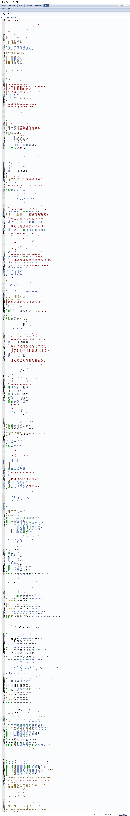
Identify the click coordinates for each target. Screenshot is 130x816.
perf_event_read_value (18, 545)
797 (3, 777)
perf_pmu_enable (17, 532)
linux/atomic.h (16, 69)
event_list (25, 461)
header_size (21, 369)
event (36, 211)
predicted (13, 98)
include (2, 10)
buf (24, 728)
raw (26, 567)
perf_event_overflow (18, 594)
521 (3, 507)
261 (3, 267)
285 (3, 287)
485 (3, 475)
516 (3, 502)
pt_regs (14, 117)
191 (3, 199)
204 (3, 211)
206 (3, 213)
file (11, 277)
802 (3, 782)
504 (3, 494)
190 (3, 198)
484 (3, 474)
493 (3, 483)
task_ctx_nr (21, 199)
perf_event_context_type (15, 440)
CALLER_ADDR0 (32, 630)
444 (3, 440)
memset (10, 628)
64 (3, 80)
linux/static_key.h (17, 68)
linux (7, 10)
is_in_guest (22, 47)
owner (24, 394)
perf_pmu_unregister (18, 518)
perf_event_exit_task (19, 527)
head (27, 710)
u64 (9, 126)
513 (3, 499)
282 (3, 285)
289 (3, 291)
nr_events (20, 462)
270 (3, 273)
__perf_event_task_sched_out (21, 524)
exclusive (20, 499)
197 (3, 204)
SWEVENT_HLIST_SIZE (31, 291)
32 (3, 49)
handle (42, 585)
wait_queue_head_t (13, 405)
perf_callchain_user (18, 675)
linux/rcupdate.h (16, 59)
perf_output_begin (17, 724)
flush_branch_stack (17, 267)
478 (3, 468)
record (39, 708)
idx (14, 129)
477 (3, 467)
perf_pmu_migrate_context (20, 543)
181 (3, 189)
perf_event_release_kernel (19, 537)
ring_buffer (13, 315)
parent (25, 388)
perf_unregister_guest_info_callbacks (23, 668)
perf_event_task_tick (19, 736)
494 (3, 484)
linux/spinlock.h (16, 60)
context (21, 542)
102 (3, 117)
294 (3, 296)
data (22, 80)
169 (3, 180)
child (38, 526)
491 (3, 481)
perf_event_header (26, 586)
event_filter (15, 426)
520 (3, 506)
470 (3, 460)
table (39, 688)
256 (3, 262)
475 (3, 465)
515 (3, 501)
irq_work (14, 412)
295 (3, 297)
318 (3, 317)
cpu (18, 391)
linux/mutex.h (15, 57)
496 (3, 486)
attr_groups (32, 193)
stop (13, 230)
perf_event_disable (18, 734)
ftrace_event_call (17, 425)
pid (14, 554)
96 (3, 112)
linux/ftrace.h (16, 65)
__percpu (14, 197)
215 (3, 222)
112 (3, 127)
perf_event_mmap (17, 665)
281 (3, 284)
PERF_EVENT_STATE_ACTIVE (15, 274)
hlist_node (15, 322)
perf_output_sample (18, 585)
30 (3, 47)
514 (3, 500)
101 (3, 116)
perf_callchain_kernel (19, 676)
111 (3, 126)
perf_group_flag (13, 284)
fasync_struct (16, 406)
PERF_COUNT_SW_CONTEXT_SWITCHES (25, 659)
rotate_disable (22, 467)
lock (23, 452)
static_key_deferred (20, 647)
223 (3, 230)
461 (3, 452)
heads (24, 291)
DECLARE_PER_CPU (10, 673)
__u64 (9, 74)
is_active (20, 464)
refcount (24, 374)
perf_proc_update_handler (19, 688)
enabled (21, 546)
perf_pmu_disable (17, 531)
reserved (12, 99)
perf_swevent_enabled (27, 611)
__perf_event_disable (18, 735)
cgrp (24, 503)
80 (3, 96)
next (31, 525)
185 (3, 193)
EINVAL (49, 749)
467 (3, 457)
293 (3, 295)
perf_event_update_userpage (21, 536)
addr (22, 511)
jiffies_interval (22, 501)
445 (3, 441)
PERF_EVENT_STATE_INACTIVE (15, 273)
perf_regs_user (14, 115)
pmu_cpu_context (33, 198)
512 (3, 499)
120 (3, 132)
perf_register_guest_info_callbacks (22, 667)
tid (14, 555)
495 (3, 485)
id (18, 419)
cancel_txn (15, 256)
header (34, 586)
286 (3, 288)
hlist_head (15, 291)
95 (3, 111)
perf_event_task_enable (19, 534)
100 (3, 115)
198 (3, 205)
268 (3, 271)
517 (3, 503)
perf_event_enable (18, 733)
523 (3, 509)
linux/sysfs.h (15, 70)
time (19, 305)
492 (3, 482)
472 (3, 462)
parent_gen (21, 482)
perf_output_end (17, 726)
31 (3, 48)
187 (3, 195)
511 (3, 498)
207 (3, 214)
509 (3, 496)
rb (23, 401)
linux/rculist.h (16, 58)
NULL (17, 578)
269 (3, 272)
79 (3, 95)
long (14, 49)
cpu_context (11, 442)
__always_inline (14, 633)
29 (3, 46)
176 (3, 187)
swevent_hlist (14, 290)
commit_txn (15, 251)
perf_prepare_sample (18, 589)
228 (3, 235)
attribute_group (20, 193)
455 (3, 446)
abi (16, 116)
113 (3, 128)
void (28, 47)
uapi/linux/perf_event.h (19, 34)
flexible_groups (27, 460)
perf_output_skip (22, 729)
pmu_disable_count (27, 197)
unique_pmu (24, 502)
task (24, 469)
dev (24, 192)
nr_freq (20, 466)
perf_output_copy (22, 727)
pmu (11, 189)
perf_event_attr (16, 368)
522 (3, 508)
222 (3, 229)
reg (18, 127)
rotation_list (26, 500)
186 (3, 194)
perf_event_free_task (19, 528)
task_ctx (28, 498)
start (13, 229)
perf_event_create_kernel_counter (15, 539)
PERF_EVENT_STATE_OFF (14, 272)
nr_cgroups (21, 485)
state (19, 162)
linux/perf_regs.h (17, 71)
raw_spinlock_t (12, 452)
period (19, 565)
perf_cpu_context (17, 198)
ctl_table (34, 688)
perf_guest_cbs (34, 666)
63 (3, 79)
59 (3, 75)
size (19, 79)
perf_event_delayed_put (19, 529)
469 (3, 459)
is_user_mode (22, 48)
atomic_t (10, 398)
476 (3, 466)
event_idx (14, 262)
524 (3, 510)
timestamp (20, 306)
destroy (14, 415)
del (13, 222)
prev (42, 522)
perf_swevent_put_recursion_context (23, 732)
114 (3, 129)
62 (3, 78)
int (9, 47)
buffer (20, 689)
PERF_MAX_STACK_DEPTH (28, 75)
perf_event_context (17, 373)
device (14, 192)
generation (21, 483)
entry (24, 190)
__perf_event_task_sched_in (21, 522)
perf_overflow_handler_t (22, 280)
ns (26, 418)
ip (20, 75)
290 (3, 292)
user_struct (15, 400)
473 (3, 463)
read (13, 235)
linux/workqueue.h (17, 64)
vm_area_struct (31, 665)
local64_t (10, 163)
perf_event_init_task (18, 526)
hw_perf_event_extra (15, 125)
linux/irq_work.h (16, 67)
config (14, 126)
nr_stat (20, 465)
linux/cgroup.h (16, 41)
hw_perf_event (14, 132)
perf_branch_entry (15, 94)
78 (3, 94)
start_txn (15, 244)
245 (3, 251)
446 (3, 442)
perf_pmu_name (21, 521)
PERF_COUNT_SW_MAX (38, 611)
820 (3, 799)
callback (32, 541)
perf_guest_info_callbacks (17, 46)
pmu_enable (15, 204)
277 (3, 280)
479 (3, 469)
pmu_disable (15, 205)
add (13, 221)
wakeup (24, 509)
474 (3, 464)
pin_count (20, 484)
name (22, 194)
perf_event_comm (17, 669)
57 (3, 73)
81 (3, 97)
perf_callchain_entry (16, 73)
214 (3, 221)
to (13, 96)
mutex (13, 386)
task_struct (13, 120)
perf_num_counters (17, 520)
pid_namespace (16, 418)
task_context (11, 441)
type (19, 195)
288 (3, 290)
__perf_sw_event (17, 613)
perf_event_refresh (17, 535)
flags (40, 221)
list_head (19, 153)
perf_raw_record (14, 78)
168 (3, 179)
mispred (15, 97)
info (32, 311)
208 (3, 215)
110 (3, 125)
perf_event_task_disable (19, 533)
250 (3, 256)
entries (27, 113)
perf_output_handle (15, 506)
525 (3, 511)
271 (3, 274)
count (21, 329)
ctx (26, 373)
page (19, 512)
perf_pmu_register (17, 517)
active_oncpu (21, 499)
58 (3, 74)
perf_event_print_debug (19, 530)
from (14, 95)
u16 (9, 369)
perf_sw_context (33, 608)
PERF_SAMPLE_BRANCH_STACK (35, 721)
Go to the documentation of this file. (9, 17)
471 (3, 461)
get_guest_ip (27, 49)
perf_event (13, 182)
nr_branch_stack (22, 486)
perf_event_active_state (15, 270)
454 (3, 445)
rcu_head (14, 292)
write (46, 688)
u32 (9, 79)
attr (41, 539)
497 (3, 487)
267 (3, 270)
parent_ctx (29, 481)
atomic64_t (11, 330)
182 (3, 190)
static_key (17, 611)
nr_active (20, 463)
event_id (18, 634)
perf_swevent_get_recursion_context (22, 731)
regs (19, 117)
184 (3, 192)
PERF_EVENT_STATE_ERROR (14, 271)
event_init (15, 211)
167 (3, 178)
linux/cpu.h (15, 66)
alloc (14, 128)
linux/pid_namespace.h (18, 63)
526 (3, 512)
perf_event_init (17, 707)
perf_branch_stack (15, 111)
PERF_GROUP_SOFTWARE (13, 285)
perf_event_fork (17, 670)
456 (3, 447)
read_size (20, 371)
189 (3, 197)
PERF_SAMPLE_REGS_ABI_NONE (28, 581)
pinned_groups (26, 459)
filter (25, 426)
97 (3, 113)
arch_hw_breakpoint (22, 152)
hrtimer (19, 148)
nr (20, 74)
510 (3, 497)
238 (3, 244)
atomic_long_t (12, 374)
